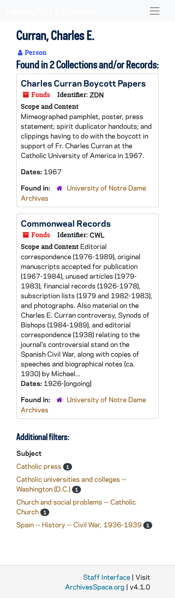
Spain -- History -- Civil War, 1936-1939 (79, 524)
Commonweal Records (66, 223)
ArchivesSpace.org (95, 586)
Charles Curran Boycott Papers (83, 83)
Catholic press (39, 466)
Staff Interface (106, 576)
